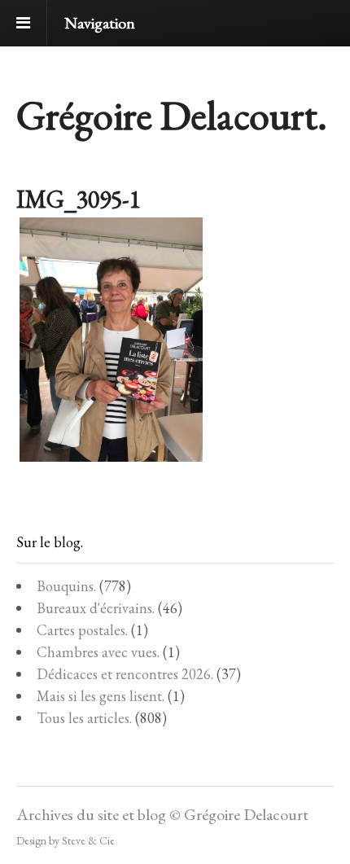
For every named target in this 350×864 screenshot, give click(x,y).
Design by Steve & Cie (65, 840)
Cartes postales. (82, 630)
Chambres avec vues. (98, 652)
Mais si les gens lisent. (100, 695)
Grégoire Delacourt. (171, 115)
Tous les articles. (84, 717)
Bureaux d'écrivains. (96, 608)
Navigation (99, 22)
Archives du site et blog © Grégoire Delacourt (162, 814)
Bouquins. (66, 586)
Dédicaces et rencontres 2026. (125, 673)
